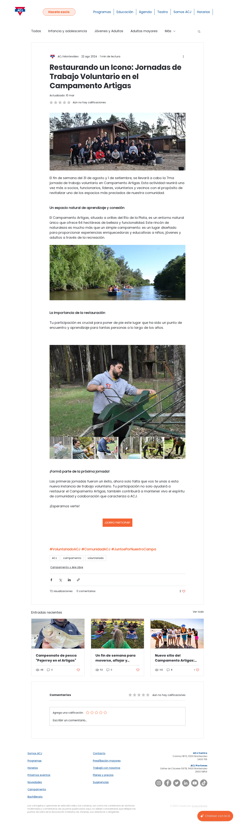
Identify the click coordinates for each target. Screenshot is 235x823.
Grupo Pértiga (199, 805)
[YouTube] (194, 783)
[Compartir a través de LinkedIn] (69, 580)
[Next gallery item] (181, 390)
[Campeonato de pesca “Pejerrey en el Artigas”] (57, 634)
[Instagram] (158, 783)
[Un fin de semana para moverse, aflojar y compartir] (117, 634)
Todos (36, 31)
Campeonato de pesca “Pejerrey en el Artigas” (56, 658)
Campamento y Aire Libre (66, 567)
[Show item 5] (152, 448)
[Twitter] (176, 783)
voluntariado (96, 558)
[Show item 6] (175, 448)
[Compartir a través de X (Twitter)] (60, 580)
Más (168, 31)
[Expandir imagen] (117, 391)
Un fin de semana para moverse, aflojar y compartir (115, 658)
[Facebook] (167, 783)
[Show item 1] (61, 448)
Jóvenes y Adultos (108, 31)
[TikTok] (203, 783)
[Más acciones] (183, 56)
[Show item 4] (129, 448)
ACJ (54, 558)
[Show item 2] (84, 448)
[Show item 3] (106, 448)
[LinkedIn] (185, 783)
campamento (72, 558)
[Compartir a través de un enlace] (78, 580)
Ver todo (198, 612)
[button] (199, 31)
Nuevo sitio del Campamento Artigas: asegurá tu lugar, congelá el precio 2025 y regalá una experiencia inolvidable (176, 658)
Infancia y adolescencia (67, 31)
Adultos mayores (144, 31)
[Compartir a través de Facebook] (51, 580)
